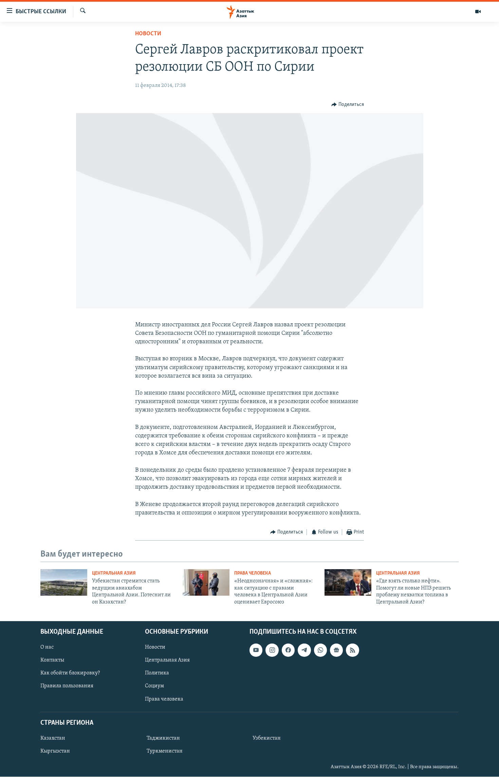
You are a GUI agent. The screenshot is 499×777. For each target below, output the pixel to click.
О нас (47, 647)
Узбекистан (267, 738)
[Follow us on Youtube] (256, 650)
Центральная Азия (114, 573)
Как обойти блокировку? (70, 673)
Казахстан (52, 738)
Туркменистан (165, 751)
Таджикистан (163, 738)
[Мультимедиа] (478, 11)
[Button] (347, 104)
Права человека (252, 573)
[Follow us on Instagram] (271, 650)
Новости (148, 34)
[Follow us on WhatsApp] (320, 650)
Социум (154, 686)
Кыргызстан (55, 751)
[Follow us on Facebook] (288, 650)
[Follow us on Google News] (336, 650)
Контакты (52, 660)
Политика (157, 673)
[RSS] (352, 650)
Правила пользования (66, 686)
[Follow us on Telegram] (304, 650)
